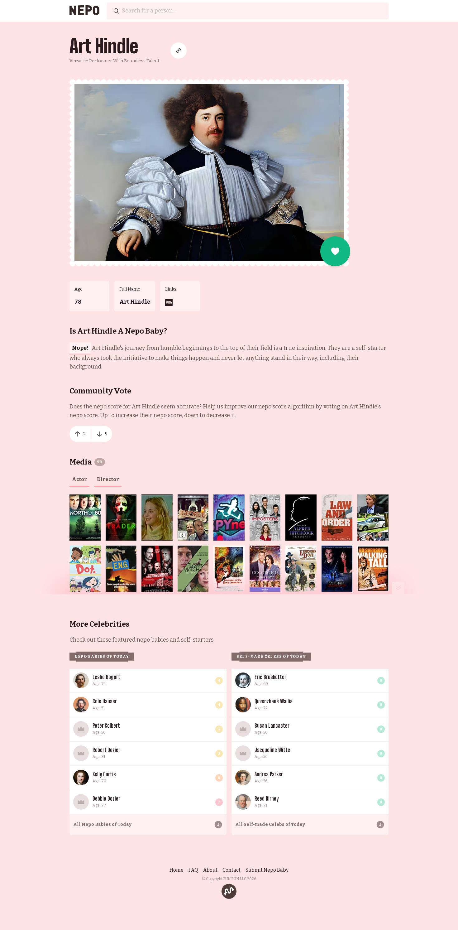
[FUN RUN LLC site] (229, 891)
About (210, 870)
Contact (231, 870)
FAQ (193, 870)
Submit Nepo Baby (267, 870)
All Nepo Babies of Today (102, 824)
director (108, 479)
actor (79, 479)
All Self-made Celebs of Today (270, 824)
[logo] (84, 10)
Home (176, 870)
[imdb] (169, 302)
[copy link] (178, 50)
